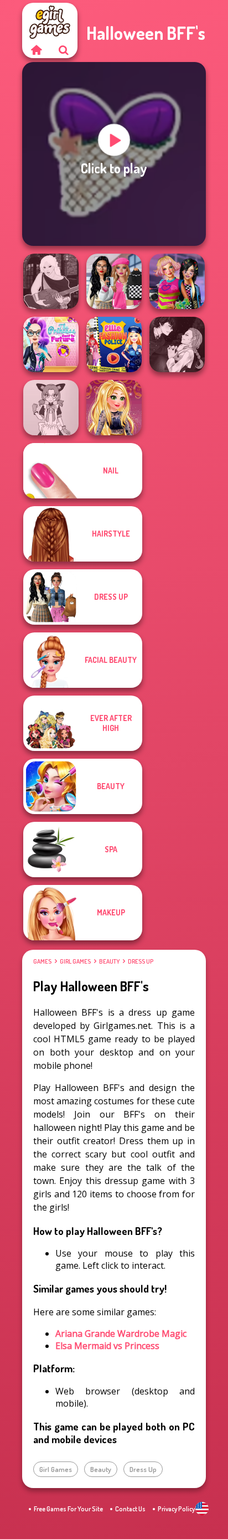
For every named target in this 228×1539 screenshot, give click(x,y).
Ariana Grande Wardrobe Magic (120, 1333)
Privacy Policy (176, 1509)
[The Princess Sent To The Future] (51, 344)
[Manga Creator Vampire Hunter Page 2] (177, 344)
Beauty (109, 961)
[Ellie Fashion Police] (114, 344)
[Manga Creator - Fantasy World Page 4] (51, 281)
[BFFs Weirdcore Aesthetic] (177, 281)
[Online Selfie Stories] (114, 407)
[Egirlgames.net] (36, 50)
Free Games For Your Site (68, 1509)
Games (42, 961)
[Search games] (63, 50)
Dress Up (140, 961)
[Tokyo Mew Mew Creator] (51, 407)
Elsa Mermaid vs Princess (107, 1346)
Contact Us (130, 1509)
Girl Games (75, 961)
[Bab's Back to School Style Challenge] (114, 281)
